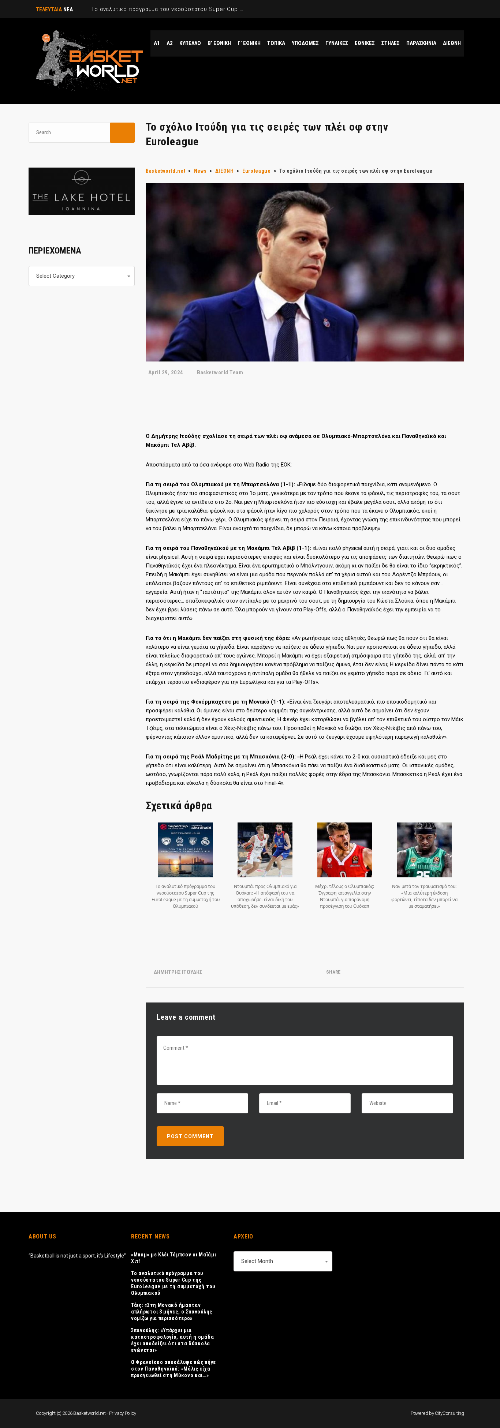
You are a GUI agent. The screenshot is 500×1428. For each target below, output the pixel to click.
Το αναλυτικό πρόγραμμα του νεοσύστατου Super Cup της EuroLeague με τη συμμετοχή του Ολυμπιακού (173, 1283)
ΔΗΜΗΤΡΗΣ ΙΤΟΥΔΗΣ (178, 972)
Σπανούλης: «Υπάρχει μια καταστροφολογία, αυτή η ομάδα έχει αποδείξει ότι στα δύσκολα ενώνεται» (172, 1340)
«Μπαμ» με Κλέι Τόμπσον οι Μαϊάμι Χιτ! (173, 1258)
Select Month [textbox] (257, 1261)
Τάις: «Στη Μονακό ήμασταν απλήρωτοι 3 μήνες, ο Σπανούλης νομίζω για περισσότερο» (171, 1311)
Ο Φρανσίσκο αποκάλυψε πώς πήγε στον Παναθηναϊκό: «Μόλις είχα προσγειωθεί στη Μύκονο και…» (173, 1368)
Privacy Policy (122, 1413)
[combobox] (82, 276)
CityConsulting (449, 1413)
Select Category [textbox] (55, 276)
